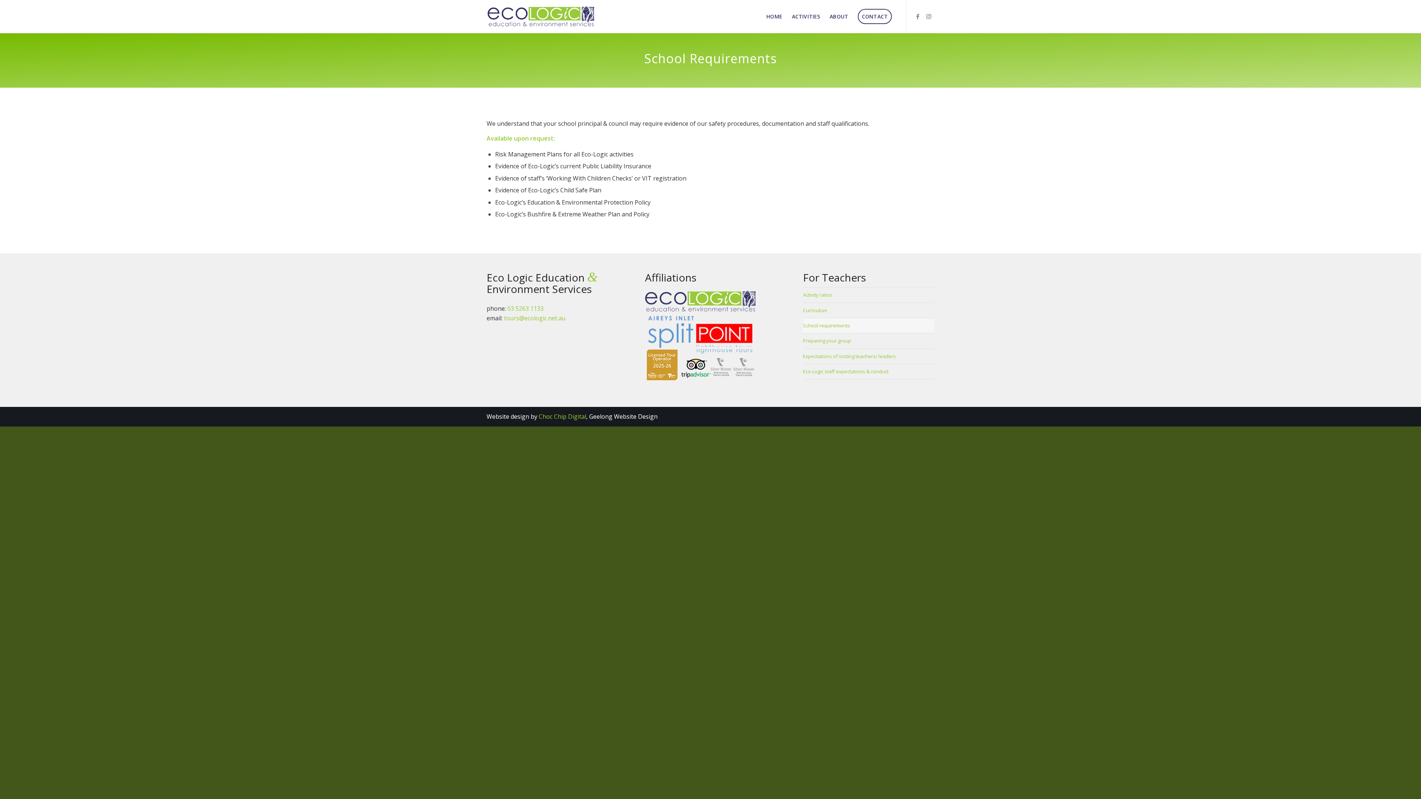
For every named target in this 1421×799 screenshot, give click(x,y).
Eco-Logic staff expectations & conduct (845, 371)
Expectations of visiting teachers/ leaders (849, 356)
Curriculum (815, 310)
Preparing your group (827, 340)
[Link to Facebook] (917, 16)
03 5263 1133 (525, 308)
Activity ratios (818, 294)
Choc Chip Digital (562, 416)
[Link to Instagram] (928, 16)
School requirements (826, 325)
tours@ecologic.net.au (534, 318)
